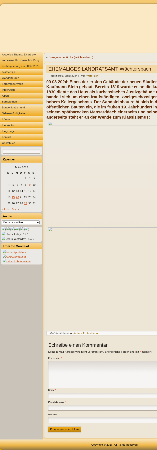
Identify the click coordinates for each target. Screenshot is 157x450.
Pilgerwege (8, 89)
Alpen (5, 95)
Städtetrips (8, 71)
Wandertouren (10, 77)
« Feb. (6, 209)
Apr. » (15, 209)
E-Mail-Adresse (57, 402)
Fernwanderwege (12, 83)
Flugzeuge (8, 131)
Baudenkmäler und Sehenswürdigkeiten (14, 110)
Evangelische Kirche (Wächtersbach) (71, 57)
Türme (6, 119)
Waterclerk (92, 75)
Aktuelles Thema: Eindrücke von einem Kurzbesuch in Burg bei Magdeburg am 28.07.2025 (20, 60)
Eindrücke (8, 125)
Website (52, 414)
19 (13, 197)
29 (25, 203)
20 (17, 197)
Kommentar (55, 358)
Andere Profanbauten (86, 333)
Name (52, 390)
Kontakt (6, 136)
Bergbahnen (9, 101)
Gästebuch (8, 142)
